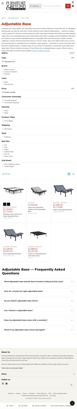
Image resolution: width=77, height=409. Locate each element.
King (5, 147)
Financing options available (40, 51)
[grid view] (69, 174)
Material (5, 107)
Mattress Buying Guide (60, 393)
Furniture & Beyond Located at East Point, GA (35, 396)
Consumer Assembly (11, 97)
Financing (31, 393)
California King (8, 152)
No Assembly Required (11, 103)
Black (6, 82)
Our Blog (53, 396)
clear (72, 57)
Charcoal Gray (8, 84)
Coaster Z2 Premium (10, 72)
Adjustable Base (13, 18)
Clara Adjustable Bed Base (12, 254)
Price (4, 88)
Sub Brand (6, 160)
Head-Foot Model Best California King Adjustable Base (37, 209)
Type (4, 58)
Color (4, 78)
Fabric (6, 111)
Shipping (6, 125)
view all (72, 53)
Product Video (8, 117)
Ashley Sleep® (9, 166)
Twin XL (6, 154)
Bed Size (6, 141)
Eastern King (8, 156)
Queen (6, 149)
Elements (7, 74)
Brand (4, 66)
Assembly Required (10, 100)
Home (4, 18)
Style (4, 133)
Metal (6, 113)
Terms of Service (41, 393)
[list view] (73, 174)
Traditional (7, 137)
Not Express (8, 129)
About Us (11, 393)
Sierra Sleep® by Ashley (12, 164)
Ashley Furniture (9, 70)
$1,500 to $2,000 (9, 92)
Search (25, 393)
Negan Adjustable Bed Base (62, 210)
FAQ (50, 393)
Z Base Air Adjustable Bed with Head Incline (37, 255)
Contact (18, 393)
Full (5, 145)
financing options (19, 315)
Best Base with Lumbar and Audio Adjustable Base (12, 215)
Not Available (8, 121)
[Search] (68, 6)
